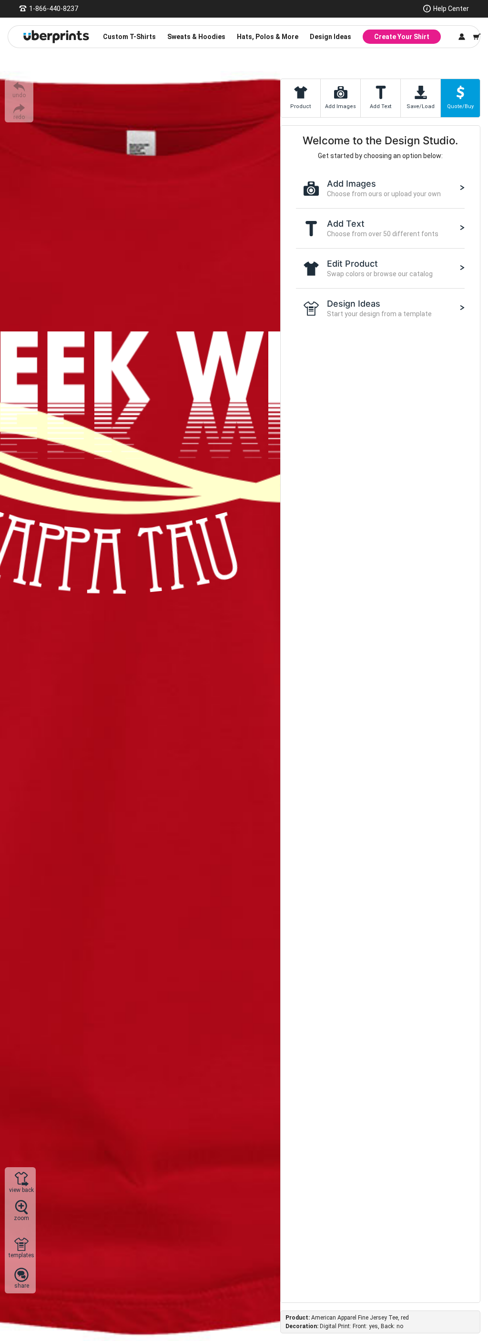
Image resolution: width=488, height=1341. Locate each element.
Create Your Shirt (401, 36)
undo (19, 95)
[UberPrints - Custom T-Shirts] (56, 36)
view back (21, 1190)
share (21, 1285)
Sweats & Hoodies (196, 36)
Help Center (451, 8)
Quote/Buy (460, 106)
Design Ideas (330, 36)
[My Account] (461, 36)
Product (300, 106)
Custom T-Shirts (129, 36)
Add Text (380, 106)
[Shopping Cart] (477, 36)
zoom (21, 1218)
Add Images (340, 106)
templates (21, 1255)
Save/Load (421, 106)
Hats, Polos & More (267, 36)
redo (19, 117)
